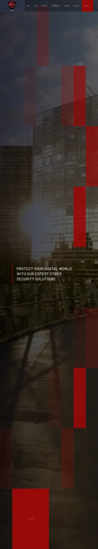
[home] (12, 6)
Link (95, 5)
